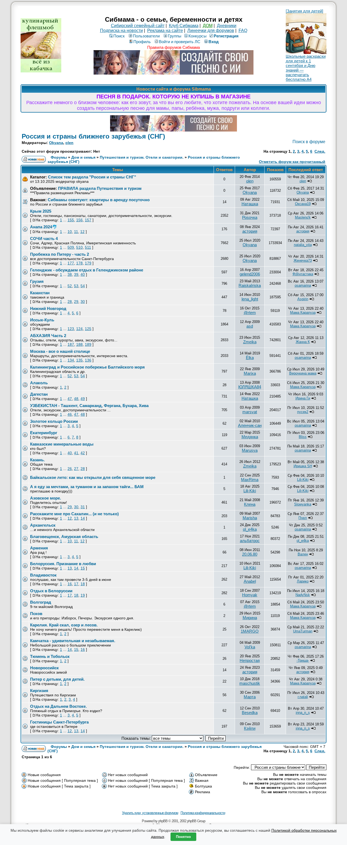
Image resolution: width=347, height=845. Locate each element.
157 (88, 220)
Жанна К (303, 342)
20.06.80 (249, 554)
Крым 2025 (40, 211)
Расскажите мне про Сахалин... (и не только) (74, 513)
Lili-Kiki (303, 480)
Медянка (250, 436)
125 (88, 329)
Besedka (250, 712)
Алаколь (39, 382)
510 (79, 247)
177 (71, 263)
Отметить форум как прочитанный (292, 161)
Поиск (119, 36)
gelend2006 (250, 274)
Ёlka (250, 357)
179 (88, 263)
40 (83, 274)
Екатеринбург (43, 432)
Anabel (250, 581)
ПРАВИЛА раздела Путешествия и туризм (100, 188)
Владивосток (43, 575)
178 (79, 263)
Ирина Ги (302, 398)
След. (319, 151)
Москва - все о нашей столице (60, 351)
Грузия (37, 281)
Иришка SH (303, 466)
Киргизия (39, 690)
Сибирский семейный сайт (138, 25)
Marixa (250, 373)
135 (79, 360)
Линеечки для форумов (210, 30)
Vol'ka (250, 647)
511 (88, 247)
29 (76, 301)
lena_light (250, 299)
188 (79, 344)
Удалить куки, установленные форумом (150, 813)
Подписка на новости (121, 30)
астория (249, 231)
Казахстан (40, 292)
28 (70, 301)
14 (83, 518)
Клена (249, 504)
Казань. (37, 459)
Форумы (59, 157)
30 (83, 301)
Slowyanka (302, 504)
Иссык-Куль (42, 320)
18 (83, 584)
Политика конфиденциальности (203, 813)
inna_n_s (303, 712)
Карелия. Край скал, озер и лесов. (64, 625)
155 (71, 220)
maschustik (249, 683)
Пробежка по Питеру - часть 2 (59, 254)
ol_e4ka (250, 529)
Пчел (302, 518)
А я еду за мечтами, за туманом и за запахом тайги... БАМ (87, 486)
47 (70, 398)
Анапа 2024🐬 (43, 227)
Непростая (250, 660)
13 (76, 518)
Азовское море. (45, 498)
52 (70, 286)
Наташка (250, 203)
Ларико (303, 581)
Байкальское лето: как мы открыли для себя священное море (92, 477)
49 (83, 398)
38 (70, 274)
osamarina (303, 285)
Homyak (249, 595)
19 (83, 595)
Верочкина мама (302, 373)
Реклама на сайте (165, 30)
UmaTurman (302, 631)
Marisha (250, 518)
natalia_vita (303, 245)
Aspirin (302, 299)
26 (70, 468)
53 (76, 286)
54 (83, 286)
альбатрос (250, 540)
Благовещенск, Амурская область (64, 536)
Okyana (56, 142)
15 (83, 568)
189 (88, 344)
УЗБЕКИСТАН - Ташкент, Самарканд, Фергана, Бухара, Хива (89, 405)
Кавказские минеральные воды (62, 444)
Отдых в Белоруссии (51, 590)
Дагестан (39, 394)
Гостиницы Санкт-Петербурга (59, 722)
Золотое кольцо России (54, 421)
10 (70, 231)
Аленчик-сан (250, 425)
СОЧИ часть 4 (44, 238)
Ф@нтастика (303, 274)
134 (71, 360)
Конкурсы (197, 36)
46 (70, 414)
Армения (39, 548)
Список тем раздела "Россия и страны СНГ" (92, 177)
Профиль (142, 41)
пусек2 (302, 412)
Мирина (250, 617)
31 (83, 507)
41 (76, 453)
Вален (303, 554)
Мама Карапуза (303, 313)
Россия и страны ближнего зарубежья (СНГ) (93, 136)
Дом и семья (83, 157)
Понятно (183, 837)
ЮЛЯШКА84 (249, 387)
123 (71, 329)
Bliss (303, 437)
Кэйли (249, 728)
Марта (250, 696)
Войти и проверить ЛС (179, 41)
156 (79, 220)
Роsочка (249, 217)
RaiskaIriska (250, 285)
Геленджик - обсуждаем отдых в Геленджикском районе (86, 270)
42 (83, 453)
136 (88, 360)
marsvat (249, 411)
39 (76, 274)
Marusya (250, 450)
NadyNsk (302, 595)
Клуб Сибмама (183, 25)
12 (82, 231)
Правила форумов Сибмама (173, 47)
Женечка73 (303, 260)
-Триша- (303, 660)
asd (249, 326)
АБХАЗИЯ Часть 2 (48, 335)
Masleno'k (303, 217)
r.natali (303, 697)
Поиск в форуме (309, 141)
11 (76, 231)
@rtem (250, 312)
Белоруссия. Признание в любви (63, 563)
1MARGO (250, 631)
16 (70, 584)
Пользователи (146, 36)
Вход (213, 41)
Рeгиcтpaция (226, 36)
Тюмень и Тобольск (50, 656)
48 (76, 398)
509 (71, 247)
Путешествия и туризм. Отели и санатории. (142, 157)
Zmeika (249, 342)
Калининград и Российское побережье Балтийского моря (87, 367)
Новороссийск (44, 667)
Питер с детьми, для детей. (57, 679)
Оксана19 (303, 204)
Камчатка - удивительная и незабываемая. (72, 640)
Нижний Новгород (48, 308)
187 (71, 344)
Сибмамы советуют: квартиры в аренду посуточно (99, 199)
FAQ (243, 30)
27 (76, 468)
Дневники (226, 25)
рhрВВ (163, 821)
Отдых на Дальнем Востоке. (58, 706)
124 (79, 329)
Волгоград (40, 602)
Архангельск (43, 525)
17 (76, 584)
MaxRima (249, 479)
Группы (174, 36)
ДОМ (208, 25)
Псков (36, 613)
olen (69, 142)
